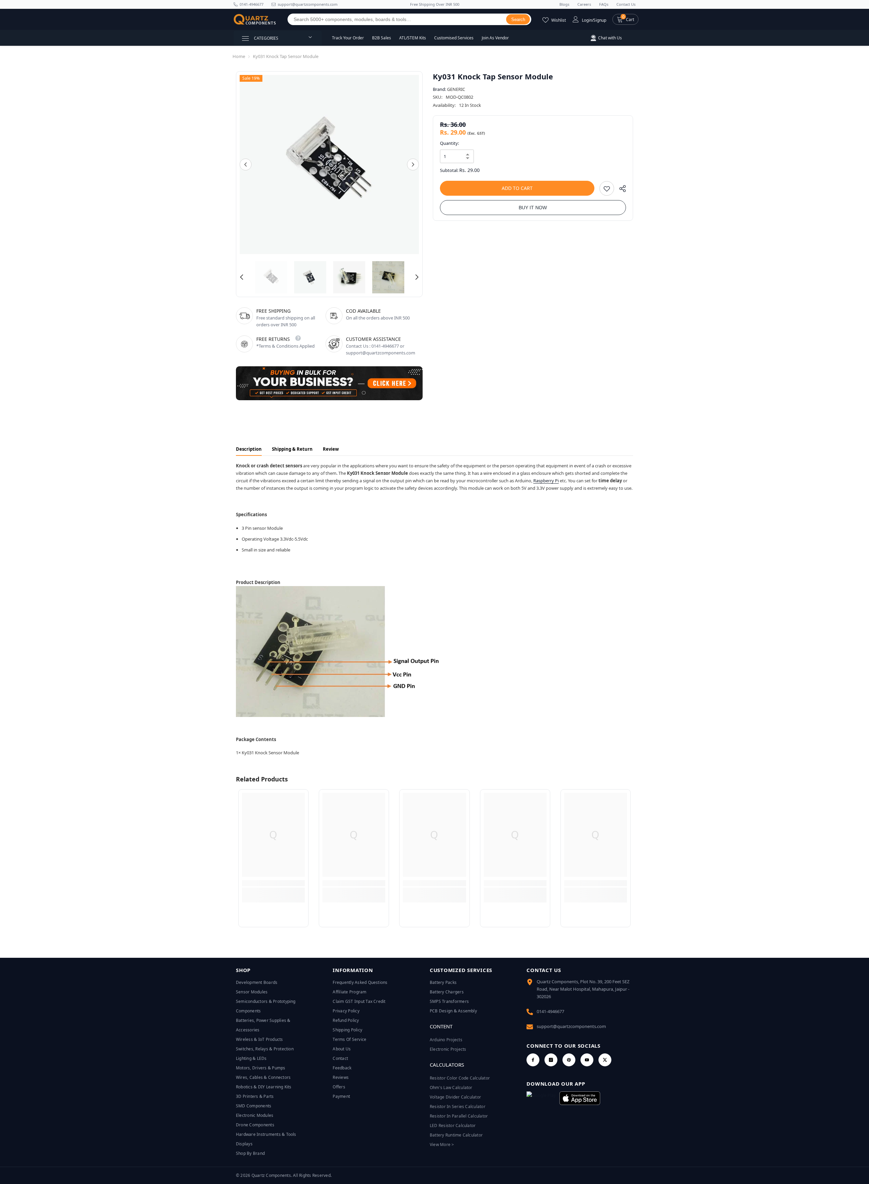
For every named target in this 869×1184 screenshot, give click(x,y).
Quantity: (449, 143)
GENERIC (456, 89)
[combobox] (397, 19)
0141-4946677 (251, 4)
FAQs (603, 4)
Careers (584, 4)
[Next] (413, 165)
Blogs (564, 4)
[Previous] (246, 165)
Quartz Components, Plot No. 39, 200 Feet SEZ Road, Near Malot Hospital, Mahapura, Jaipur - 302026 (583, 988)
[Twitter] (604, 1059)
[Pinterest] (568, 1059)
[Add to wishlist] (606, 188)
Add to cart (517, 188)
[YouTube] (586, 1059)
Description (249, 449)
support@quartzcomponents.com (571, 1026)
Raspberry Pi (546, 481)
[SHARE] (620, 190)
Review (331, 449)
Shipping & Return (292, 449)
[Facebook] (532, 1059)
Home (239, 56)
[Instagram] (550, 1059)
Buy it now (533, 207)
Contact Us (625, 4)
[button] (625, 19)
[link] (273, 883)
